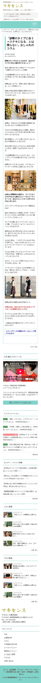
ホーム (5, 670)
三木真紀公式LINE (10, 644)
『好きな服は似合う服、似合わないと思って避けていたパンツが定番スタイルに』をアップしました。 (20, 447)
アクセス (22, 19)
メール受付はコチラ (12, 16)
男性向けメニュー (10, 651)
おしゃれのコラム (10, 56)
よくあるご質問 (9, 654)
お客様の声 (6, 19)
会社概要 (13, 670)
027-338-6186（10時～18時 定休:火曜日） (19, 14)
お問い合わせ (30, 19)
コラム (6, 641)
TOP (5, 634)
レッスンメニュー (10, 647)
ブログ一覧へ (34, 347)
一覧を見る (35, 454)
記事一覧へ (35, 550)
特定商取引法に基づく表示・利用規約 (19, 672)
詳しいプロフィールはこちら (20, 402)
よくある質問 (15, 19)
